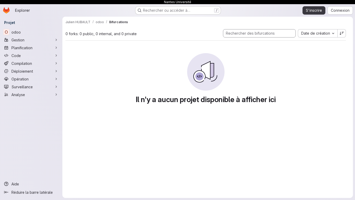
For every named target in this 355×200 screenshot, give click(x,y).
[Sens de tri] (342, 33)
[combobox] (317, 33)
